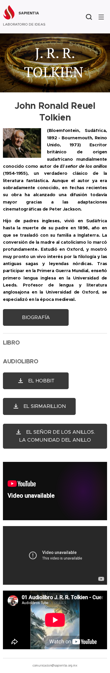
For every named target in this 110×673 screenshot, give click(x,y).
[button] (88, 16)
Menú (101, 17)
